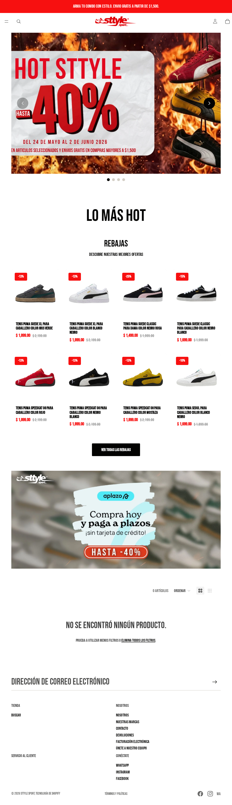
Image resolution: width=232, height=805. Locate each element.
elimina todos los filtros (138, 640)
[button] (182, 590)
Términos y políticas (116, 794)
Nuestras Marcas (127, 722)
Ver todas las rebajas (116, 449)
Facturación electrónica (132, 741)
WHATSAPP (122, 765)
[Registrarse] (215, 682)
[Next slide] (209, 103)
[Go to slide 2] (113, 179)
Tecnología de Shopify (48, 793)
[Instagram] (210, 793)
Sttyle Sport (28, 793)
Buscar (16, 715)
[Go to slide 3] (118, 179)
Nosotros (122, 715)
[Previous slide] (22, 103)
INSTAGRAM (123, 772)
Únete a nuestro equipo (131, 748)
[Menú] (6, 21)
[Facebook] (200, 793)
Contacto (122, 728)
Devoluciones (125, 735)
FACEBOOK (122, 778)
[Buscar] (18, 21)
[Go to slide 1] (108, 179)
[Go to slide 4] (123, 179)
